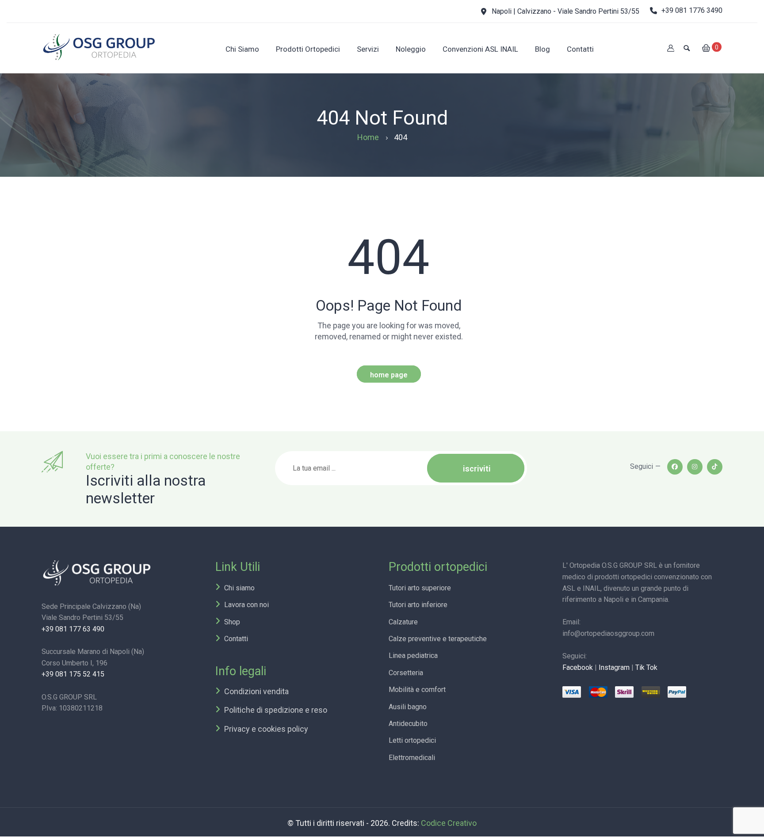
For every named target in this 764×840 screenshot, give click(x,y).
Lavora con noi (246, 605)
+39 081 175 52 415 (73, 674)
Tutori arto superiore (420, 588)
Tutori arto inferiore (418, 605)
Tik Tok (646, 667)
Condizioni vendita (256, 691)
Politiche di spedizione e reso (275, 710)
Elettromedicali (412, 757)
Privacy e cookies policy (266, 729)
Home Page (389, 375)
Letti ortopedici (412, 740)
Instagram (614, 667)
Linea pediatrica (413, 655)
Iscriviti (477, 468)
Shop (232, 622)
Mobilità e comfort (417, 689)
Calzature (403, 622)
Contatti (236, 639)
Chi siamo (239, 588)
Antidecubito (408, 723)
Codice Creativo (449, 823)
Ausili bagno (408, 707)
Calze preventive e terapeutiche (438, 639)
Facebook (577, 667)
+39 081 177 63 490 (73, 629)
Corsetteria (406, 673)
